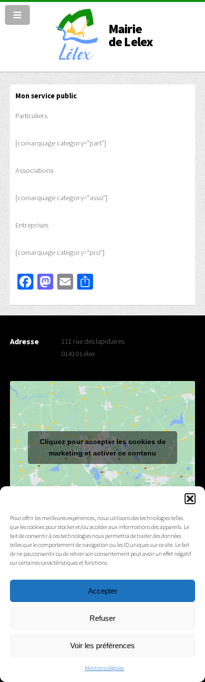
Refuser (102, 618)
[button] (190, 499)
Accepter (102, 591)
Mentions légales (104, 668)
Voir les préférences (102, 645)
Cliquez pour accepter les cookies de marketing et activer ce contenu (103, 447)
